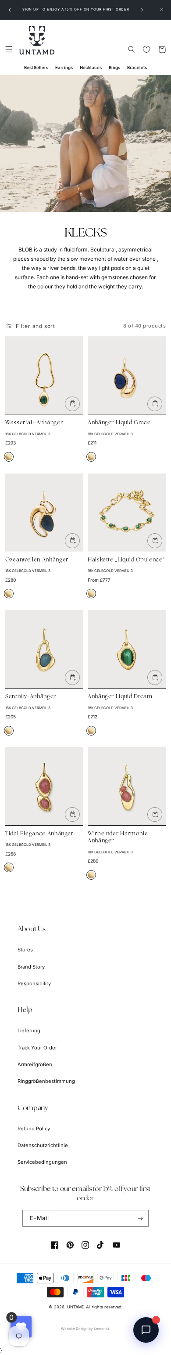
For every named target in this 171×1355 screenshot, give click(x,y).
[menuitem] (36, 67)
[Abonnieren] (140, 1218)
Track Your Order (37, 1048)
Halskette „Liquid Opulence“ (126, 560)
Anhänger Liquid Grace (119, 423)
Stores (25, 950)
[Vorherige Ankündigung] (9, 9)
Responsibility (34, 983)
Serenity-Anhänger (30, 696)
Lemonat (101, 1328)
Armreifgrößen (35, 1064)
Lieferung (29, 1030)
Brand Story (31, 967)
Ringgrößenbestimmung (46, 1081)
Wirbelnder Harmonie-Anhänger (119, 837)
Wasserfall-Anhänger (34, 423)
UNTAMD (76, 1306)
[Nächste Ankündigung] (142, 9)
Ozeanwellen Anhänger (36, 560)
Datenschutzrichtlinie (43, 1145)
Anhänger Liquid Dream (120, 696)
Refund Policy (34, 1129)
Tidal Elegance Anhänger (39, 834)
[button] (8, 49)
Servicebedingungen (42, 1162)
